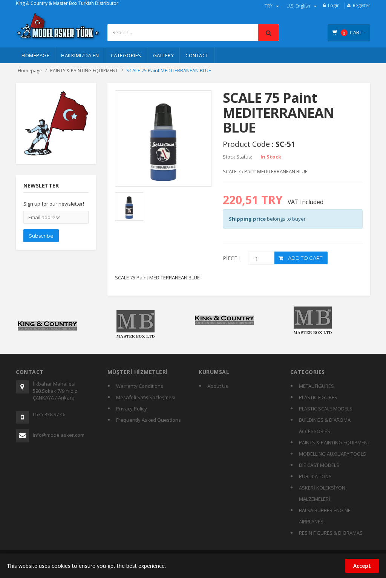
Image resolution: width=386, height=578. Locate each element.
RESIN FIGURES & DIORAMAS (331, 532)
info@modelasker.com (58, 435)
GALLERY (163, 55)
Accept (362, 565)
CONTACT (196, 55)
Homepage (30, 70)
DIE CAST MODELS (319, 465)
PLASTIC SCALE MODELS (325, 408)
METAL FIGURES (316, 386)
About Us (217, 386)
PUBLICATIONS (315, 476)
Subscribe (41, 236)
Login (334, 5)
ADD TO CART (304, 258)
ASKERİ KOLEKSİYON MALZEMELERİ (322, 493)
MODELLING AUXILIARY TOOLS (332, 453)
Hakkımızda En (80, 55)
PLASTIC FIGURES (318, 397)
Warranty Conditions (139, 386)
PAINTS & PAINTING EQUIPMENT (84, 70)
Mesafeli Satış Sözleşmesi (145, 397)
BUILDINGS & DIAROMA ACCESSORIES (325, 425)
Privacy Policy (131, 408)
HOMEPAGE (35, 55)
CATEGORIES (126, 55)
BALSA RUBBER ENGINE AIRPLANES (325, 516)
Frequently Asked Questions (148, 419)
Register (361, 5)
